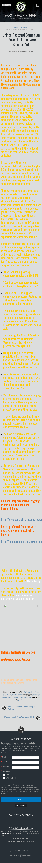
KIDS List (9, 775)
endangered (6, 697)
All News (26, 692)
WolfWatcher (17, 695)
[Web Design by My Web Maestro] (21, 855)
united (28, 697)
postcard (15, 697)
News (9, 695)
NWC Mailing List (11, 778)
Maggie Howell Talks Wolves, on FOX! (19, 717)
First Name (6, 762)
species (23, 697)
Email (4, 757)
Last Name (5, 767)
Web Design (13, 855)
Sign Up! (21, 799)
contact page (5, 833)
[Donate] (37, 5)
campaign (36, 695)
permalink (22, 700)
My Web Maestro (27, 855)
